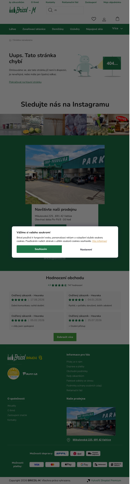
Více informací (98, 241)
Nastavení (85, 249)
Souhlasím (40, 249)
